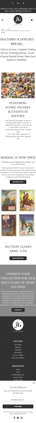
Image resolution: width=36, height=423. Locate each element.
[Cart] (33, 20)
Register (18, 347)
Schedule (18, 350)
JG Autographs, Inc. (18, 375)
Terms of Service (19, 413)
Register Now (18, 258)
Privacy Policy (18, 380)
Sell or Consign (18, 355)
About (18, 369)
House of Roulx (18, 377)
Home (2, 29)
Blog (9, 29)
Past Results (18, 352)
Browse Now (18, 182)
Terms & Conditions (18, 358)
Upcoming (18, 345)
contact (18, 310)
